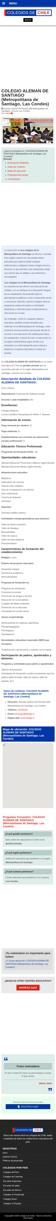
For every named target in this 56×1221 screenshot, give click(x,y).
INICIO (28, 20)
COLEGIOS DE (28, 12)
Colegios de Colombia (13, 1176)
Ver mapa (5, 113)
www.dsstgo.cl (28, 718)
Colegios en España (12, 1203)
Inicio (5, 1153)
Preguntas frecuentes (18, 175)
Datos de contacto (16, 167)
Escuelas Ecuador (11, 1185)
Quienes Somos (10, 1157)
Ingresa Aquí (28, 987)
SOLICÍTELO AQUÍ (29, 1106)
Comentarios (14, 179)
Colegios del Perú (11, 1172)
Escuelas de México (12, 1190)
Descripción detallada (18, 163)
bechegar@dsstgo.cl (24, 714)
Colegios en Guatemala (13, 1194)
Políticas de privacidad (13, 1160)
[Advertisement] (28, 57)
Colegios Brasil (10, 1199)
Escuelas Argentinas (12, 1181)
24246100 (23, 710)
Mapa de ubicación (17, 171)
